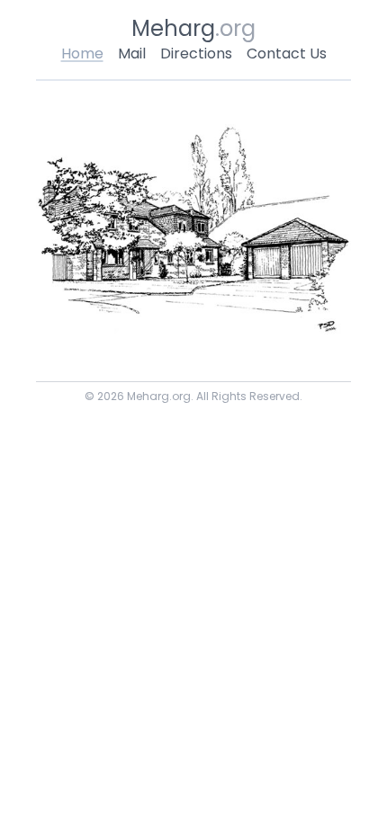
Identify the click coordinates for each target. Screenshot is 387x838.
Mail (132, 53)
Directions (196, 53)
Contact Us (287, 53)
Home (82, 53)
